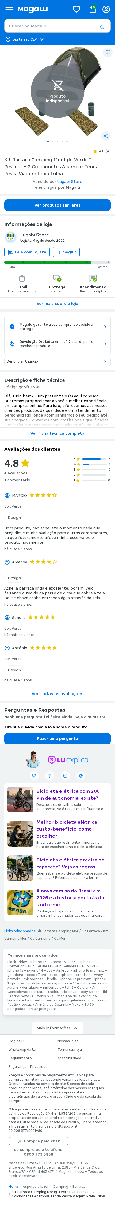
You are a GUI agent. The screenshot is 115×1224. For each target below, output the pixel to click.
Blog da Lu (17, 1041)
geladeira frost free (87, 1000)
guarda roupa (55, 1000)
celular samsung (43, 983)
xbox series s (93, 983)
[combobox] (57, 26)
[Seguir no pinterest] (80, 775)
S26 (72, 962)
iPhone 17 (38, 962)
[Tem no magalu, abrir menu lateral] (9, 9)
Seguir (69, 252)
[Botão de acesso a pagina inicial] (41, 9)
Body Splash (90, 992)
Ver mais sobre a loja (57, 303)
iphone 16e (70, 983)
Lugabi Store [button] (69, 181)
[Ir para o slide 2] (52, 141)
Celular (83, 987)
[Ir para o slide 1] (48, 141)
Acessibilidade (69, 1058)
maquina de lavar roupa (77, 996)
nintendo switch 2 (58, 987)
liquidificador (18, 1000)
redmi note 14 (22, 996)
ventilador (31, 987)
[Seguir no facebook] (49, 775)
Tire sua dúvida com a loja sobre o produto (45, 727)
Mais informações (54, 1028)
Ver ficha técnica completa (57, 433)
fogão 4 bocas (19, 1004)
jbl (105, 992)
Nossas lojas (67, 1041)
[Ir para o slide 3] (57, 141)
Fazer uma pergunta (57, 738)
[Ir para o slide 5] (67, 141)
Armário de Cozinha (51, 1004)
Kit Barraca (91, 931)
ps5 (50, 970)
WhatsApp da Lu (22, 1050)
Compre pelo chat (42, 1141)
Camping (60, 1187)
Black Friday (17, 962)
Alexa (76, 1004)
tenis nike (45, 996)
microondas (34, 979)
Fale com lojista (30, 252)
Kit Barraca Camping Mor (57, 931)
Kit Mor (60, 938)
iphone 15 (15, 970)
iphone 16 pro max (88, 970)
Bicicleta (69, 992)
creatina (83, 975)
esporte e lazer (36, 1187)
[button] (102, 27)
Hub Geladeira (67, 966)
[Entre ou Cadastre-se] (106, 9)
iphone (67, 975)
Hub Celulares (39, 966)
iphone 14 (35, 970)
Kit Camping (40, 938)
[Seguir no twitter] (34, 775)
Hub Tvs (88, 966)
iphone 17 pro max (75, 979)
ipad (36, 1000)
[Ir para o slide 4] (62, 141)
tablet (53, 992)
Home (14, 1187)
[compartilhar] (106, 136)
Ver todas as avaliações (57, 693)
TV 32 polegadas (43, 1009)
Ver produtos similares (57, 205)
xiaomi (13, 987)
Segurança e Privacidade (29, 1067)
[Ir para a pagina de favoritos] (76, 9)
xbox (54, 975)
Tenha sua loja (69, 1050)
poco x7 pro (36, 975)
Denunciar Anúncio (22, 361)
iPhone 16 (58, 962)
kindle (52, 979)
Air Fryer (63, 970)
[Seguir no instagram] (65, 775)
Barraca (78, 1187)
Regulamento (20, 1058)
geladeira (15, 975)
